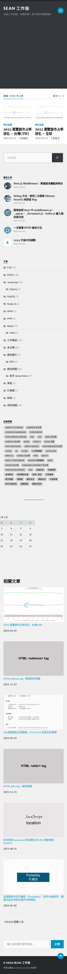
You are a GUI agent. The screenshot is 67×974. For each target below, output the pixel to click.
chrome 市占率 (34, 427)
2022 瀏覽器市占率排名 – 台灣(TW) (17, 131)
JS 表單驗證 (37, 451)
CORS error (36, 432)
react (45, 456)
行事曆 (11, 390)
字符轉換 (49, 474)
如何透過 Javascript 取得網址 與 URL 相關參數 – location (29, 841)
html (26, 442)
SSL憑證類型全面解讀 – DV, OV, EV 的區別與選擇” (30, 732)
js (17, 451)
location (51, 451)
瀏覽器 (20, 479)
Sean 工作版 (16, 8)
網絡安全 (42, 479)
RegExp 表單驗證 (36, 460)
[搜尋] (57, 157)
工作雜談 (12, 340)
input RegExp (32, 446)
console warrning (16, 432)
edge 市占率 (51, 437)
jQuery (13, 288)
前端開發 (51, 470)
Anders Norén (22, 968)
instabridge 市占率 (52, 446)
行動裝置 (53, 479)
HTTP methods (13, 446)
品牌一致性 (37, 474)
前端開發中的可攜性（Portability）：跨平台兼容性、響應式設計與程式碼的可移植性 (33, 898)
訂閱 (57, 944)
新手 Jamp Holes (19, 375)
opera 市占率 (23, 456)
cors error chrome (16, 437)
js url (25, 451)
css (39, 437)
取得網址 (9, 474)
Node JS (11, 303)
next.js (9, 456)
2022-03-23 (41, 138)
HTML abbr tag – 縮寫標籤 (17, 786)
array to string (14, 427)
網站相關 (7, 124)
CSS (9, 267)
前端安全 (40, 470)
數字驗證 (9, 479)
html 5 (37, 442)
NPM (10, 311)
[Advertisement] (33, 55)
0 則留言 (23, 138)
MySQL (11, 296)
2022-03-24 (9, 138)
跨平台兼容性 (11, 484)
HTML (10, 274)
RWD (50, 460)
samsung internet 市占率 (35, 465)
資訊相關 (12, 405)
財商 (9, 397)
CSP (32, 437)
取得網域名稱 (22, 474)
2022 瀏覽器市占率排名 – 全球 (49, 131)
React (10, 325)
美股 (9, 383)
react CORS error (15, 460)
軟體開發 (24, 484)
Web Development (15, 470)
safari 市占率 (12, 465)
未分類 (11, 347)
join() (9, 451)
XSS (30, 470)
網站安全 (30, 479)
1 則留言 (55, 138)
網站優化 (12, 354)
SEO (12, 361)
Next (12, 332)
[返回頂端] (60, 956)
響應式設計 (37, 484)
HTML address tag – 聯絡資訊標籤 (21, 678)
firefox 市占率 (13, 442)
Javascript (12, 282)
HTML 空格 (49, 442)
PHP (9, 318)
